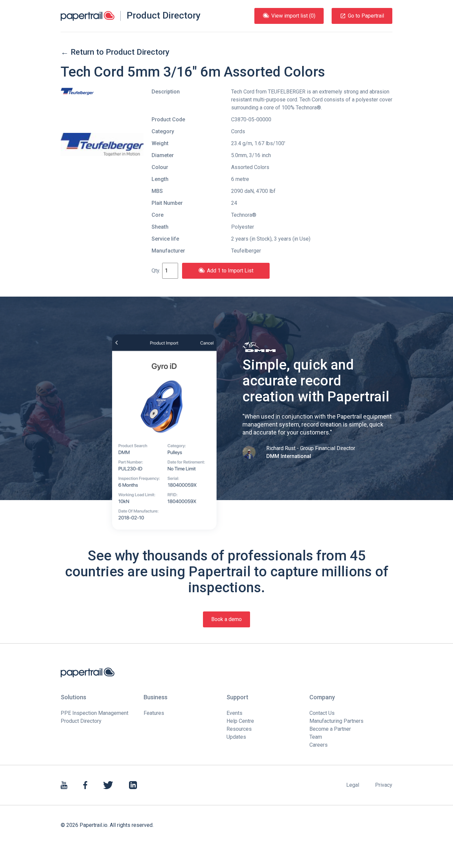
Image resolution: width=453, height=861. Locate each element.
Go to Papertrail (366, 16)
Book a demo (226, 619)
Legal (352, 785)
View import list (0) (293, 16)
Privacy (383, 785)
